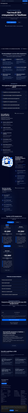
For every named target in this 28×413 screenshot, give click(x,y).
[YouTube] (1, 389)
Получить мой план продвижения (14, 319)
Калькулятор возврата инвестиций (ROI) (23, 401)
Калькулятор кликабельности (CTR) (23, 396)
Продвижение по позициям (3, 398)
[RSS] (9, 389)
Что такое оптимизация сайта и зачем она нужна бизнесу (20, 360)
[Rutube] (7, 389)
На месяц (10, 222)
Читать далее (14, 345)
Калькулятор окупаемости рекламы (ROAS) (24, 399)
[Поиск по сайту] (23, 3)
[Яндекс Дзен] (6, 389)
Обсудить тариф (7, 270)
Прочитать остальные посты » (5, 352)
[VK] (4, 389)
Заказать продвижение (11, 22)
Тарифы (19, 22)
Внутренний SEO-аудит (3, 396)
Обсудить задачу (4, 383)
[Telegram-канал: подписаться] (3, 389)
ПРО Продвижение (4, 379)
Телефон (3, 312)
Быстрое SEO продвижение (2, 394)
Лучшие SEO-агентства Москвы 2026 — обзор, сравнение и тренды (7, 360)
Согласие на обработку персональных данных (6, 387)
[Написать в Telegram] (25, 3)
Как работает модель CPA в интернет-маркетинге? (19, 370)
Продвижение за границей (3, 400)
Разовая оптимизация (3, 395)
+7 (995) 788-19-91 (15, 323)
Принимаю (11, 410)
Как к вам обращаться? (17, 312)
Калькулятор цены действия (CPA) (23, 392)
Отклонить (16, 410)
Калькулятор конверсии (24, 398)
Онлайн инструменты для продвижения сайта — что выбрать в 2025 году (6, 370)
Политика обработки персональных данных (5, 386)
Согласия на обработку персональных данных (10, 317)
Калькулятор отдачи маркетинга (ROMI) (23, 403)
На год (17, 222)
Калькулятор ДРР (23, 397)
